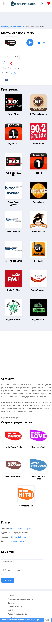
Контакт (11, 618)
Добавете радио (15, 607)
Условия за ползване (17, 614)
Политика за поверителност (20, 599)
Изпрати (7, 580)
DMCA (10, 610)
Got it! (47, 620)
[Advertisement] (26, 18)
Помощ (11, 596)
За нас (11, 603)
